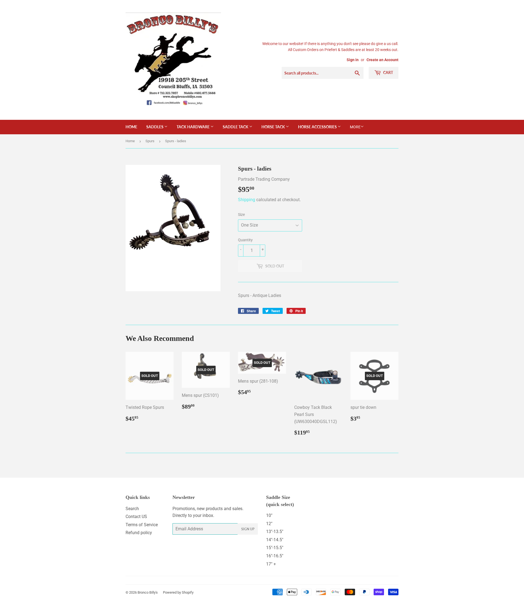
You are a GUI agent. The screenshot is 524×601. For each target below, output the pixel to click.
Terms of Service (142, 524)
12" (269, 523)
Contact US (136, 516)
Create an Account (382, 60)
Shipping (246, 199)
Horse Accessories (318, 126)
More (355, 127)
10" (269, 515)
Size (241, 214)
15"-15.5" (274, 547)
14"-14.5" (274, 539)
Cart (387, 72)
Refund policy (139, 532)
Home (131, 126)
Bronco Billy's (148, 592)
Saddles (155, 126)
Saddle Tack (236, 126)
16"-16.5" (274, 555)
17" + (271, 564)
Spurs (149, 141)
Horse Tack (273, 126)
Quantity (245, 240)
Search (132, 508)
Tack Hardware (193, 126)
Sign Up (247, 529)
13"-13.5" (274, 531)
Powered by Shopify (178, 592)
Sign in (353, 60)
